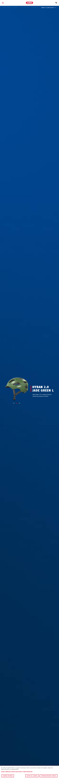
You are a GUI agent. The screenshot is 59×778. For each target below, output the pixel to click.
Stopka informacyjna (27, 771)
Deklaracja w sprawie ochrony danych (14, 771)
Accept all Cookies (32, 775)
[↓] (19, 403)
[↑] (14, 403)
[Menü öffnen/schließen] (56, 3)
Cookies (3, 771)
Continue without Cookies (48, 775)
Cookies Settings (8, 775)
